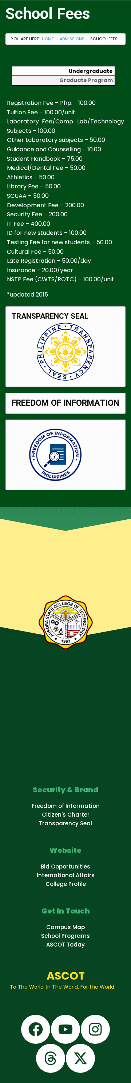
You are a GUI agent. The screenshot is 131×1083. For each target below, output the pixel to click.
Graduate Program (86, 80)
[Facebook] (35, 1029)
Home (48, 39)
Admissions (72, 39)
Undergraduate (91, 71)
